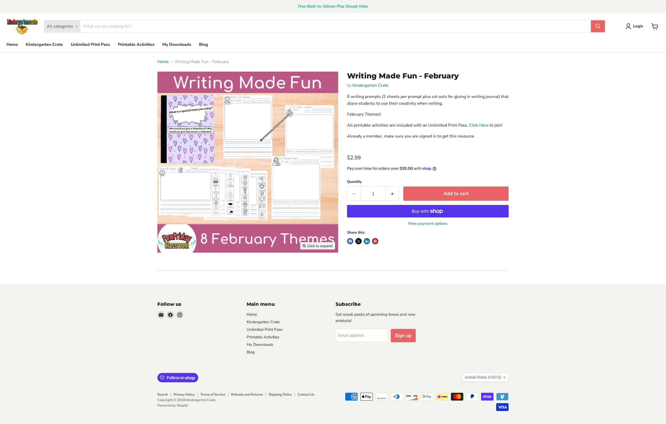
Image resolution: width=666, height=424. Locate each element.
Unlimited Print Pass (90, 44)
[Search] (598, 26)
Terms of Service (212, 394)
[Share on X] (358, 241)
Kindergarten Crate (44, 44)
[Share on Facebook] (350, 241)
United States (483, 377)
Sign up (403, 335)
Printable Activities (136, 44)
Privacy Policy (184, 394)
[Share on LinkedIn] (367, 241)
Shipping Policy (280, 394)
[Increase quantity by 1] (392, 193)
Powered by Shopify (172, 405)
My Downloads (176, 44)
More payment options (427, 223)
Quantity (354, 182)
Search (162, 394)
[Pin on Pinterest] (375, 241)
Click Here (479, 125)
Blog (203, 44)
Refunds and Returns (247, 394)
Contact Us (306, 394)
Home (12, 44)
